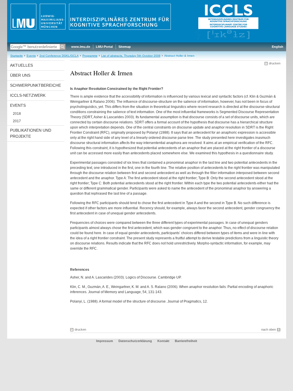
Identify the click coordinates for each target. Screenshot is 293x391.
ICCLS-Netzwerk (27, 95)
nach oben (268, 329)
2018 (17, 114)
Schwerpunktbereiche (35, 85)
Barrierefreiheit (186, 341)
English (277, 46)
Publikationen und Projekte (30, 133)
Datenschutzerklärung (135, 341)
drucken (274, 63)
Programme (90, 55)
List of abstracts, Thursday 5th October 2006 (131, 55)
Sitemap (124, 46)
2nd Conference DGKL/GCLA (59, 55)
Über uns (20, 75)
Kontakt (163, 341)
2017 (17, 121)
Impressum (104, 341)
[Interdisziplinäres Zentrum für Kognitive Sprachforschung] (146, 41)
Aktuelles (21, 65)
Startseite (16, 55)
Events (31, 55)
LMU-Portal (104, 46)
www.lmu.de (80, 46)
